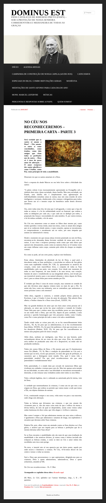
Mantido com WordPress (53, 495)
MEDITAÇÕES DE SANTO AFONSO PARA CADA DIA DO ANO (40, 88)
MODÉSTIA (71, 81)
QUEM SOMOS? (64, 102)
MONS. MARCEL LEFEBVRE (25, 95)
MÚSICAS (47, 95)
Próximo (91, 109)
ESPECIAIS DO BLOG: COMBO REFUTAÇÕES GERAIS (36, 81)
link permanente (45, 487)
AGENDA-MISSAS (31, 67)
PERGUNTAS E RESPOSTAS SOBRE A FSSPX (32, 102)
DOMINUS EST (38, 12)
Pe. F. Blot (73, 485)
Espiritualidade (47, 485)
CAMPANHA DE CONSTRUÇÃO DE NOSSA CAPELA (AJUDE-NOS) (42, 74)
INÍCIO (15, 67)
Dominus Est (28, 487)
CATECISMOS (83, 74)
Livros (56, 485)
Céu (67, 485)
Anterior (82, 109)
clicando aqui (58, 472)
